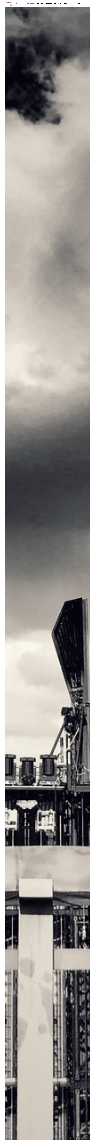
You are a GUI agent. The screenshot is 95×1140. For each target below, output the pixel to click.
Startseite (30, 3)
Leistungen (63, 3)
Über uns (40, 3)
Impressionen (51, 3)
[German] (79, 3)
